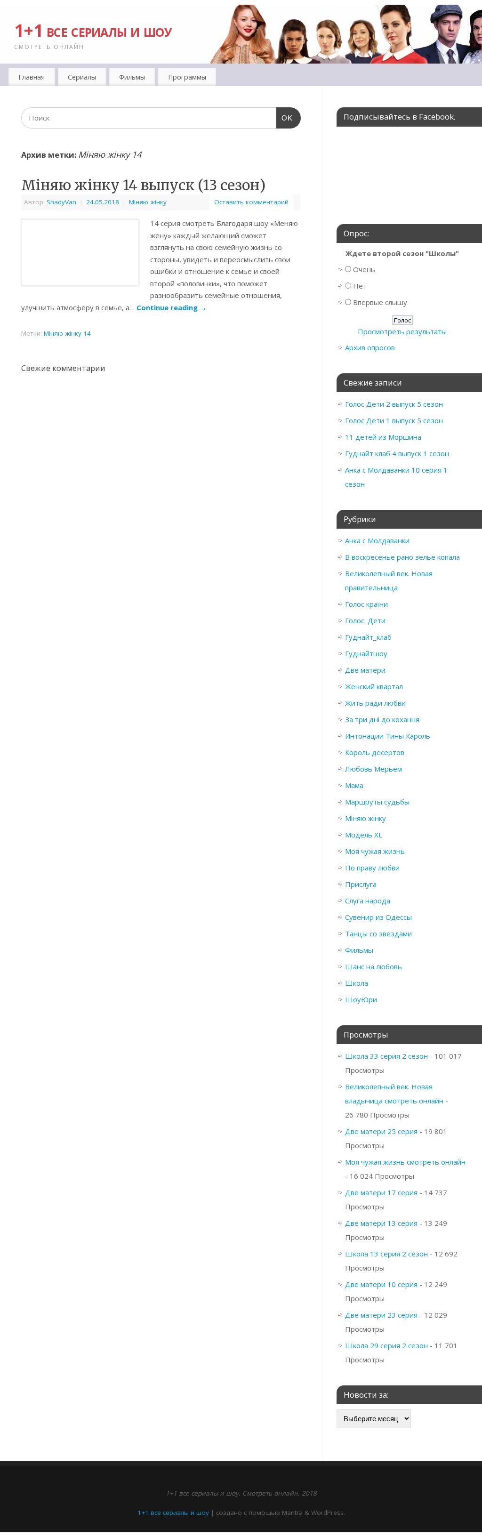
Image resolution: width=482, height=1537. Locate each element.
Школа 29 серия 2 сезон (386, 1345)
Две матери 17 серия (381, 1192)
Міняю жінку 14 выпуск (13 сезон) (143, 185)
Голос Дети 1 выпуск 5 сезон (394, 420)
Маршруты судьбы (377, 801)
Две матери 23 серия (381, 1315)
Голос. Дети (365, 620)
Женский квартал (374, 686)
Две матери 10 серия (381, 1284)
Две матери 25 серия (381, 1131)
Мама (354, 785)
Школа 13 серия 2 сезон (386, 1253)
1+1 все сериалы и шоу (93, 30)
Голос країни (366, 604)
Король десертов (374, 752)
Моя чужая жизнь (375, 851)
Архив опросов (370, 347)
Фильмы (359, 950)
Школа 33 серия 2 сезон (386, 1056)
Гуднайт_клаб (368, 637)
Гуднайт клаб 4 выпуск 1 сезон (397, 453)
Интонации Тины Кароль (387, 735)
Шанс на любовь (373, 966)
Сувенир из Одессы (378, 917)
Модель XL (363, 834)
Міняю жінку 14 (67, 333)
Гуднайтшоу (366, 653)
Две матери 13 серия (381, 1223)
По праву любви (372, 867)
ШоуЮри (361, 999)
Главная (31, 76)
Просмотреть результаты (402, 331)
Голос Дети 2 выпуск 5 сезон (394, 404)
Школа (356, 983)
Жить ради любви (375, 703)
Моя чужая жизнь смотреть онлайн (405, 1162)
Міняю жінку (148, 202)
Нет (360, 285)
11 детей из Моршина (383, 437)
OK (284, 118)
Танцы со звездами (378, 933)
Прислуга (361, 884)
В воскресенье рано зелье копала (402, 557)
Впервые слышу (380, 302)
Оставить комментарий (251, 202)
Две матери (365, 670)
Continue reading (172, 307)
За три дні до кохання (382, 719)
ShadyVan (61, 202)
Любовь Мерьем (373, 768)
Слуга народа (367, 900)
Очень (364, 269)
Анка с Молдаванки (377, 540)
